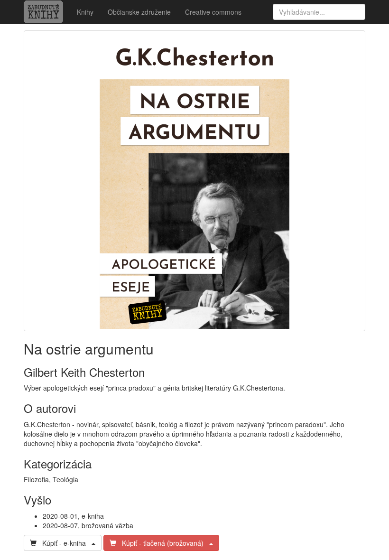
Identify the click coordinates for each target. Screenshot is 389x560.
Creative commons (213, 12)
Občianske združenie (139, 12)
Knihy (85, 12)
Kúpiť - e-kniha (64, 543)
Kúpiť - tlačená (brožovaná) (162, 543)
